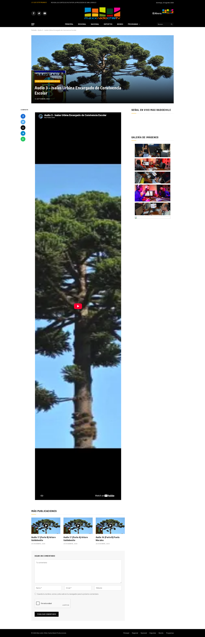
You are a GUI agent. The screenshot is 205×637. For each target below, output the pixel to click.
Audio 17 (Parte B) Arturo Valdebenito (43, 538)
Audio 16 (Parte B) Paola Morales (108, 538)
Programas (133, 24)
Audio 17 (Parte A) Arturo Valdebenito (75, 538)
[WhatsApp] (23, 139)
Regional (82, 24)
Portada (33, 30)
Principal (69, 24)
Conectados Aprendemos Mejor (47, 81)
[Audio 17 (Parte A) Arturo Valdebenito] (78, 526)
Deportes (108, 24)
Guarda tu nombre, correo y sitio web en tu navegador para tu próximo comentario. (68, 594)
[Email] (23, 127)
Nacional (95, 24)
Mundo (120, 24)
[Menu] (32, 24)
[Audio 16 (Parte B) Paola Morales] (110, 526)
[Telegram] (23, 133)
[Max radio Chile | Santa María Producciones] (102, 13)
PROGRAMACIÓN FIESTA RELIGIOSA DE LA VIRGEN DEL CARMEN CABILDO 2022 (77, 2)
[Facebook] (23, 116)
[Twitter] (23, 122)
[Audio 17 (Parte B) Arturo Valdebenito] (45, 526)
